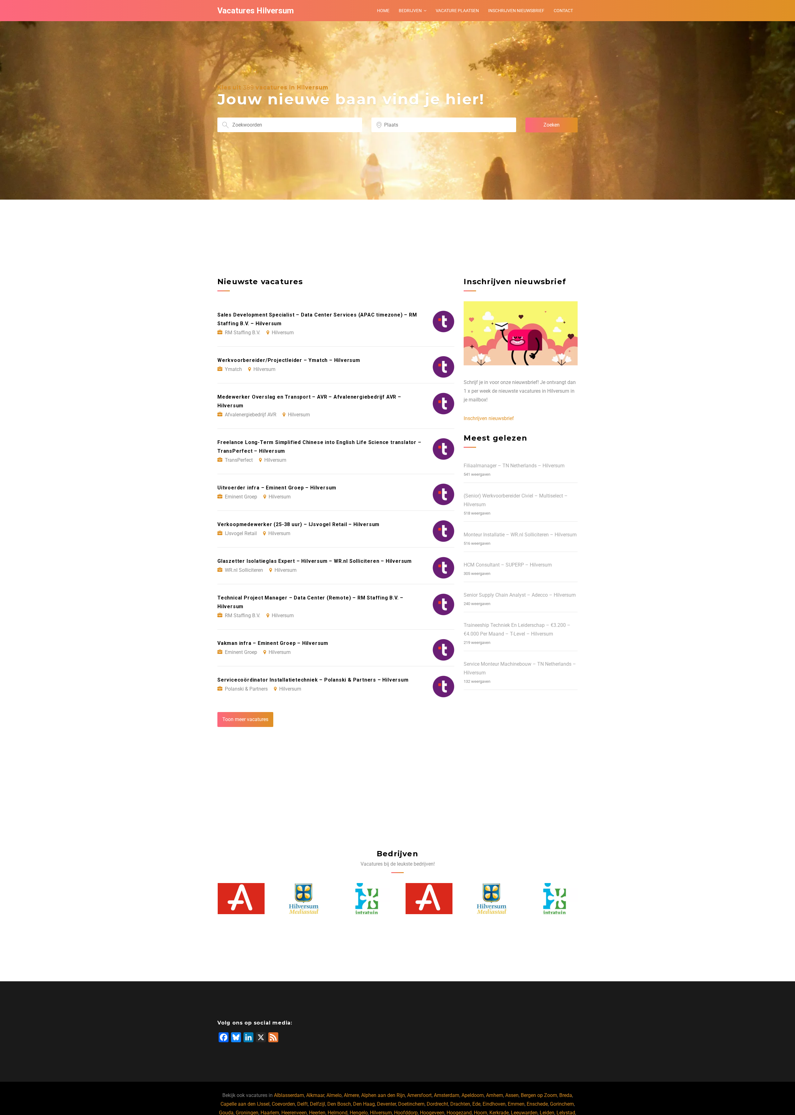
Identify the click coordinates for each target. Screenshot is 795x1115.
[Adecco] (366, 899)
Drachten (460, 1104)
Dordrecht (437, 1104)
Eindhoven (494, 1104)
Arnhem (494, 1095)
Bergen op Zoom (539, 1095)
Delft (302, 1104)
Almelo (334, 1095)
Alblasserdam (289, 1095)
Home (383, 10)
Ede (476, 1104)
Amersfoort (419, 1095)
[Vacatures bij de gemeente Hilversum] (241, 899)
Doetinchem (411, 1104)
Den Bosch (339, 1104)
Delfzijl (317, 1104)
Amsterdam (446, 1095)
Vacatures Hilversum (255, 10)
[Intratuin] (303, 899)
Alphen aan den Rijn (383, 1095)
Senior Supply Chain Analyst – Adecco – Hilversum (520, 595)
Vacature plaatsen (457, 10)
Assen (512, 1095)
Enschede (537, 1104)
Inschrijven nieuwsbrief (516, 10)
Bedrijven (410, 10)
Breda (565, 1095)
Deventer (386, 1104)
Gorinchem (562, 1104)
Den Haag (364, 1104)
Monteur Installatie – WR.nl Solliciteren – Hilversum (520, 535)
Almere (351, 1095)
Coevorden (283, 1104)
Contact (563, 10)
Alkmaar (315, 1095)
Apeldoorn (472, 1095)
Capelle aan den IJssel (245, 1104)
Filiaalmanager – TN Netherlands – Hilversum (514, 466)
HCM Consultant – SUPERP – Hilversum (508, 565)
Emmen (516, 1104)
